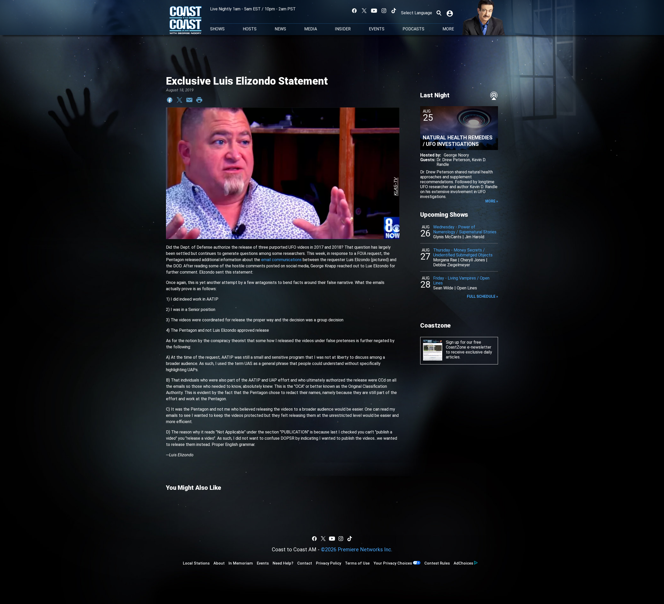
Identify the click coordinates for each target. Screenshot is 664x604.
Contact (304, 563)
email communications (281, 259)
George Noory (456, 155)
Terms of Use (357, 563)
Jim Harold (474, 236)
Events (376, 29)
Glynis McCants (447, 236)
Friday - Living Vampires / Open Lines (461, 281)
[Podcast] (494, 96)
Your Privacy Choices (393, 563)
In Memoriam (241, 563)
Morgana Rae (445, 259)
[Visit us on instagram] (384, 11)
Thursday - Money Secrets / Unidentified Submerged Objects (463, 252)
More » (491, 201)
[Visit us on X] (364, 11)
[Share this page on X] (179, 100)
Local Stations (196, 563)
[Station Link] (185, 20)
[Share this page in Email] (189, 100)
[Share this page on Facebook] (169, 100)
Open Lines (467, 288)
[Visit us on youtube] (374, 11)
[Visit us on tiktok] (394, 11)
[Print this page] (199, 100)
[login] (450, 13)
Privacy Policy (328, 563)
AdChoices (463, 563)
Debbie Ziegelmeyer (451, 264)
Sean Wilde (443, 288)
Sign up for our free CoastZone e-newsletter (468, 345)
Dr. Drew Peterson (453, 159)
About (219, 563)
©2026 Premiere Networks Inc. (356, 549)
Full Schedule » (482, 296)
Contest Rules (437, 563)
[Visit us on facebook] (354, 11)
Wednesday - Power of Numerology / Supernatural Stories (464, 229)
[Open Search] (439, 13)
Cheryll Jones (472, 259)
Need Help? (283, 563)
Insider (343, 29)
